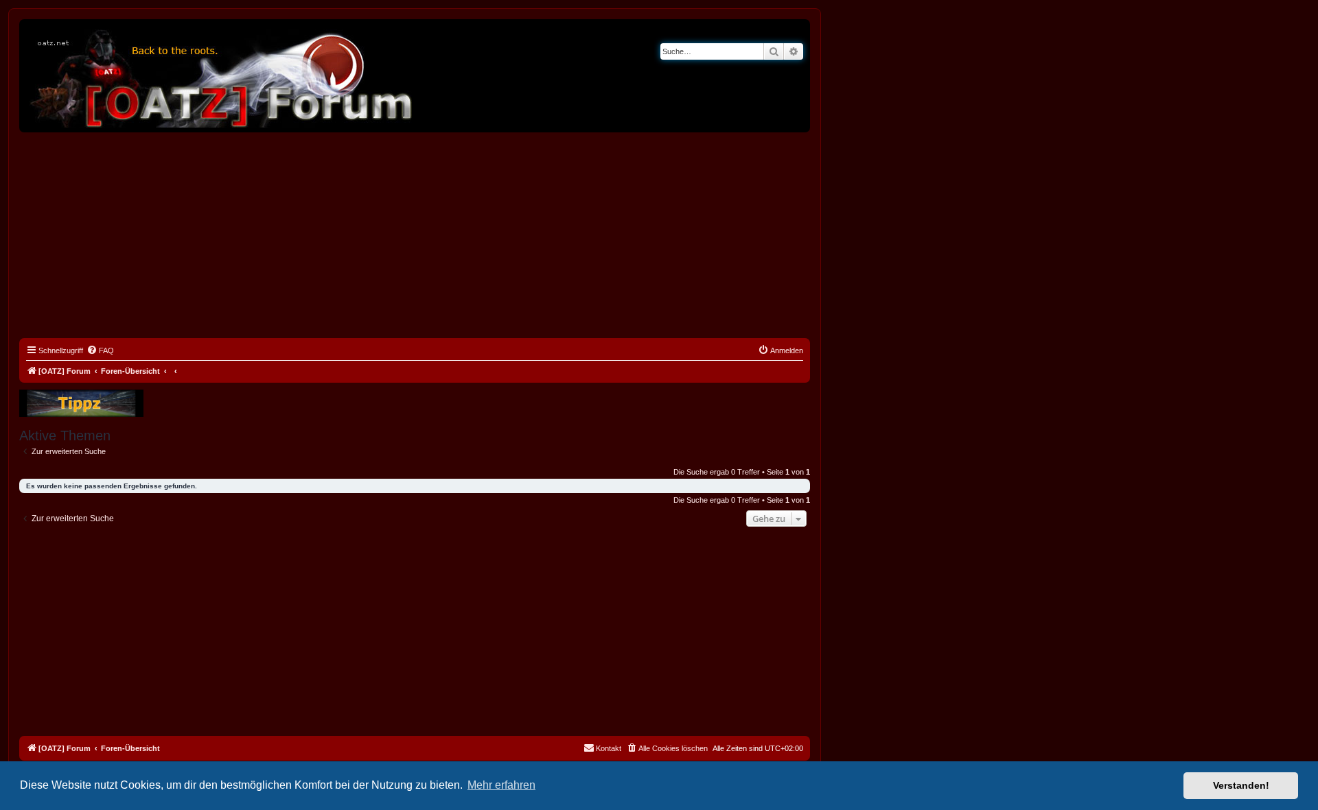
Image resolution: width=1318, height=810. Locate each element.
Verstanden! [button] (1241, 785)
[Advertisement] (414, 235)
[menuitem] (100, 350)
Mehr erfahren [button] (501, 785)
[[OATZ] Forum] (222, 76)
